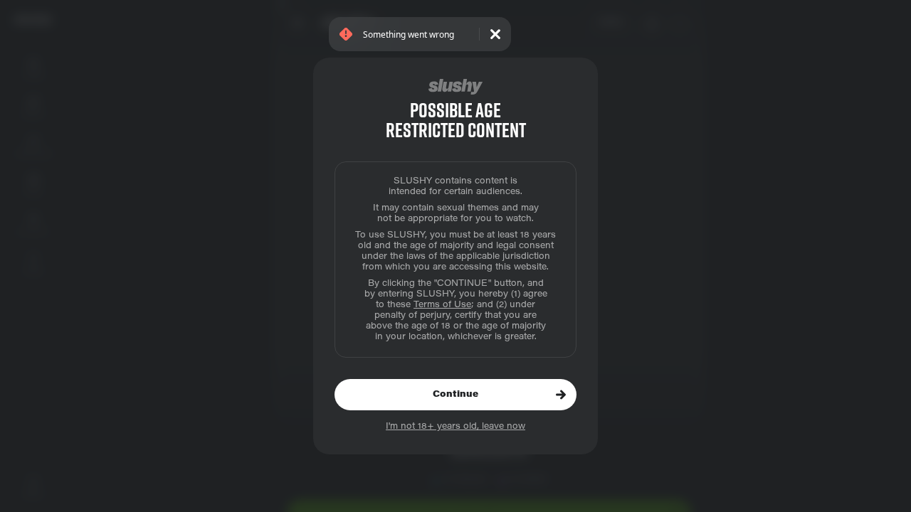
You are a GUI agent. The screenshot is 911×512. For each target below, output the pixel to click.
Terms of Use (442, 305)
